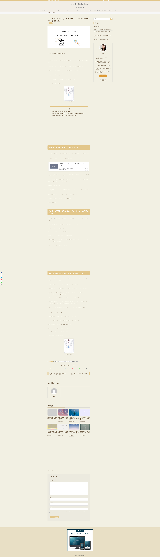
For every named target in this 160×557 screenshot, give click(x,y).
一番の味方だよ (97, 26)
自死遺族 (50, 361)
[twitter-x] (105, 0)
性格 (61, 361)
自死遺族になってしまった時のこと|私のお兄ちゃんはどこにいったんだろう (73, 164)
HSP (56, 361)
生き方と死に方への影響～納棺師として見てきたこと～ (102, 32)
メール (51, 502)
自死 (69, 361)
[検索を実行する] (111, 19)
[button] (51, 368)
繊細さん (65, 361)
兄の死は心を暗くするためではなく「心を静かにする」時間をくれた (68, 113)
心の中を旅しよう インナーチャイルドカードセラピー (102, 36)
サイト (51, 507)
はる (54, 396)
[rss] (110, 0)
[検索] (111, 0)
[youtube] (108, 0)
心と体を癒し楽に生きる (80, 4)
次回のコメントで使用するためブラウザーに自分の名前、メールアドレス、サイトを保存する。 (69, 512)
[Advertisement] (68, 131)
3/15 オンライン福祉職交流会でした (101, 39)
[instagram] (107, 0)
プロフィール (103, 75)
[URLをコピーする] (87, 368)
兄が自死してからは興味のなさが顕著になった (63, 111)
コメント (52, 480)
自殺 (77, 361)
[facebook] (103, 0)
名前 (51, 497)
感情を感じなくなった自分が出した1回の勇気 (103, 29)
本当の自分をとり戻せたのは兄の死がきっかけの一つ (65, 115)
